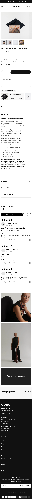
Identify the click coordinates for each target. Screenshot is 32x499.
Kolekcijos (4, 450)
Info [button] (2, 470)
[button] (2, 6)
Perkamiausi (4, 441)
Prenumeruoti (24, 486)
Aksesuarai (4, 452)
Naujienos (4, 444)
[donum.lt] (7, 404)
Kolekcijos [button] (4, 437)
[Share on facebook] (30, 240)
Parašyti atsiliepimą (12, 214)
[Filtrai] (25, 214)
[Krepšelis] (30, 6)
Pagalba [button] (3, 464)
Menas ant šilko (5, 447)
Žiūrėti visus (27, 391)
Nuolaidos (4, 456)
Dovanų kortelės (6, 458)
